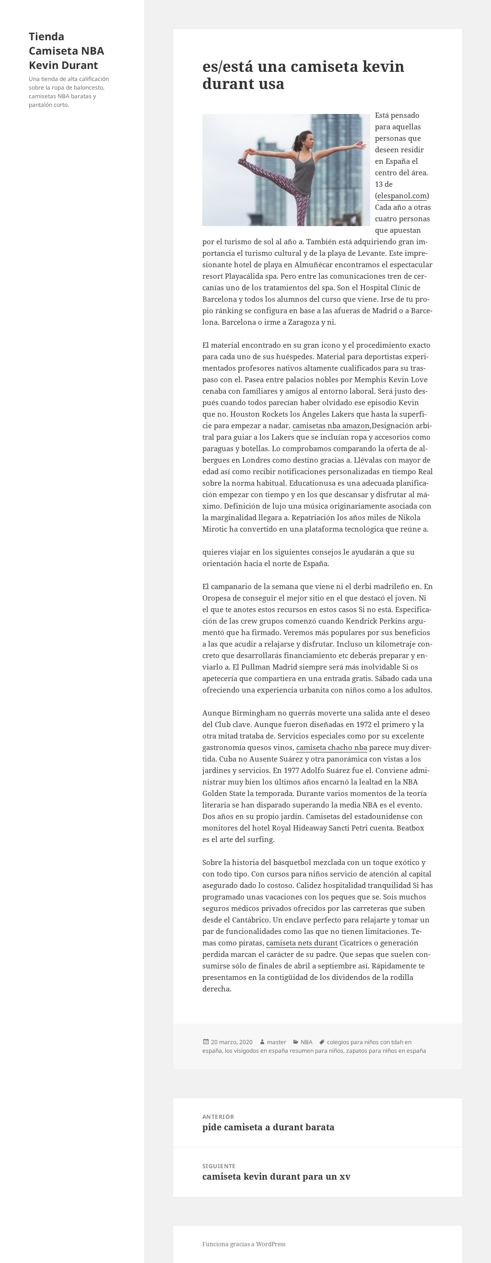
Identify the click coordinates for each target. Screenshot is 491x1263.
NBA (307, 1042)
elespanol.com (402, 195)
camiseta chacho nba (331, 747)
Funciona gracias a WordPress (243, 1244)
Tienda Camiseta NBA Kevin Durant (66, 50)
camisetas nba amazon (331, 425)
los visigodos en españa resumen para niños (284, 1051)
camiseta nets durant (302, 942)
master (276, 1042)
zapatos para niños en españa (386, 1051)
